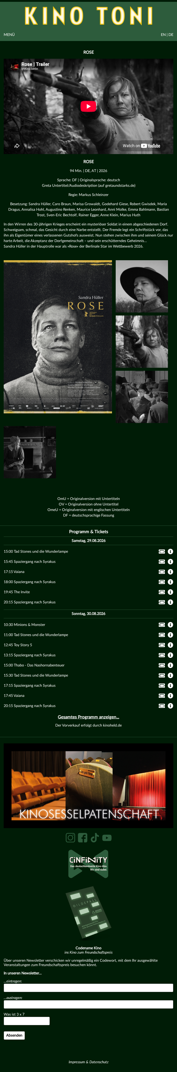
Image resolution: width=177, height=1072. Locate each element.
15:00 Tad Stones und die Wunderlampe (36, 551)
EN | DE (167, 35)
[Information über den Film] (170, 552)
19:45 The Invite (17, 592)
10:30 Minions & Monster (24, 625)
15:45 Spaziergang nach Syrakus (30, 562)
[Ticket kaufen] (160, 552)
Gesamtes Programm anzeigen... (88, 717)
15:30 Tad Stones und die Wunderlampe (36, 675)
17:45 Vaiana (14, 696)
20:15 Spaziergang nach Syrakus (30, 602)
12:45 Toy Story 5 (18, 645)
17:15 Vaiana (14, 572)
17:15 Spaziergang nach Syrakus (30, 685)
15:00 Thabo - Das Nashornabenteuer (34, 665)
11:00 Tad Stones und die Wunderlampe (36, 635)
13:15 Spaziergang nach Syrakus (30, 655)
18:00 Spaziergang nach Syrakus (30, 582)
